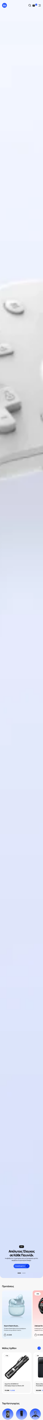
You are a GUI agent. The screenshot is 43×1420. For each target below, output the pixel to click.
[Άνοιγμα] (39, 5)
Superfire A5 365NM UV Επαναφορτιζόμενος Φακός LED (14, 1384)
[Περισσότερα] (39, 1348)
